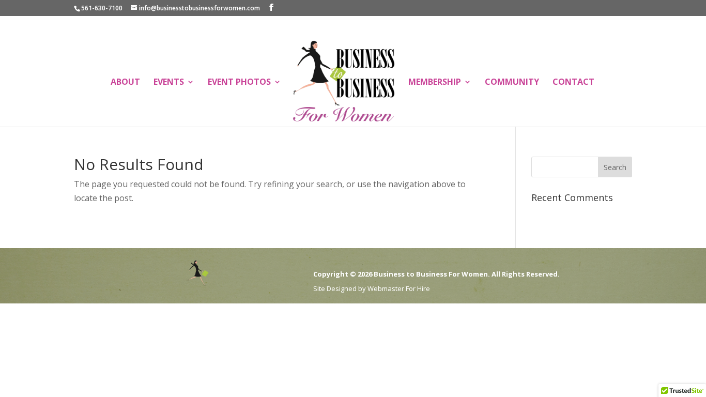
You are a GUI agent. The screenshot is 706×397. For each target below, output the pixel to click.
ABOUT (125, 82)
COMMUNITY (512, 82)
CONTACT (573, 82)
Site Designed (335, 288)
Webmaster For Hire (398, 288)
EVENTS (169, 82)
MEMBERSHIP (434, 82)
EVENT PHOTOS (239, 82)
